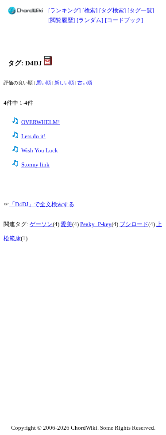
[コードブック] (124, 20)
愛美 (66, 224)
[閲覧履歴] (61, 20)
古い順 (84, 82)
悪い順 (43, 82)
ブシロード (134, 224)
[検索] (89, 10)
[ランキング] (64, 10)
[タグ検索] (112, 10)
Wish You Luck (39, 151)
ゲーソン (41, 224)
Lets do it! (33, 136)
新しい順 (64, 82)
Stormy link (35, 165)
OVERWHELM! (40, 122)
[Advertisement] (83, 41)
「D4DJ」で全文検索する (41, 204)
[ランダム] (90, 20)
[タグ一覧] (140, 10)
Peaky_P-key (96, 224)
